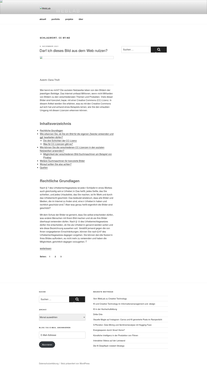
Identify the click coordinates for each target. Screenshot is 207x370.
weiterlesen (45, 248)
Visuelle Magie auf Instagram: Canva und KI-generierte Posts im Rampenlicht (127, 319)
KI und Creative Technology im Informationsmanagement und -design (124, 303)
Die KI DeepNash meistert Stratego (108, 345)
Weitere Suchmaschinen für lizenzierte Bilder (62, 160)
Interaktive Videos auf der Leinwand (109, 340)
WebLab (68, 10)
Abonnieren (47, 344)
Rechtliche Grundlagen (51, 130)
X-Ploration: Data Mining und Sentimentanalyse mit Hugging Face (122, 324)
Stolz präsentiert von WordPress (75, 363)
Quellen (44, 167)
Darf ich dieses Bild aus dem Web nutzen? (73, 50)
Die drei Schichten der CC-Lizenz (60, 140)
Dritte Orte (98, 314)
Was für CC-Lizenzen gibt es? (58, 144)
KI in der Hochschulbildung (105, 309)
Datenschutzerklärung (49, 363)
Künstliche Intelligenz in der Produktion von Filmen (115, 335)
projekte (69, 19)
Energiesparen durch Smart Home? (109, 330)
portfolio (56, 19)
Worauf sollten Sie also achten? (56, 164)
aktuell (43, 19)
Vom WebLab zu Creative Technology (110, 298)
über (81, 19)
